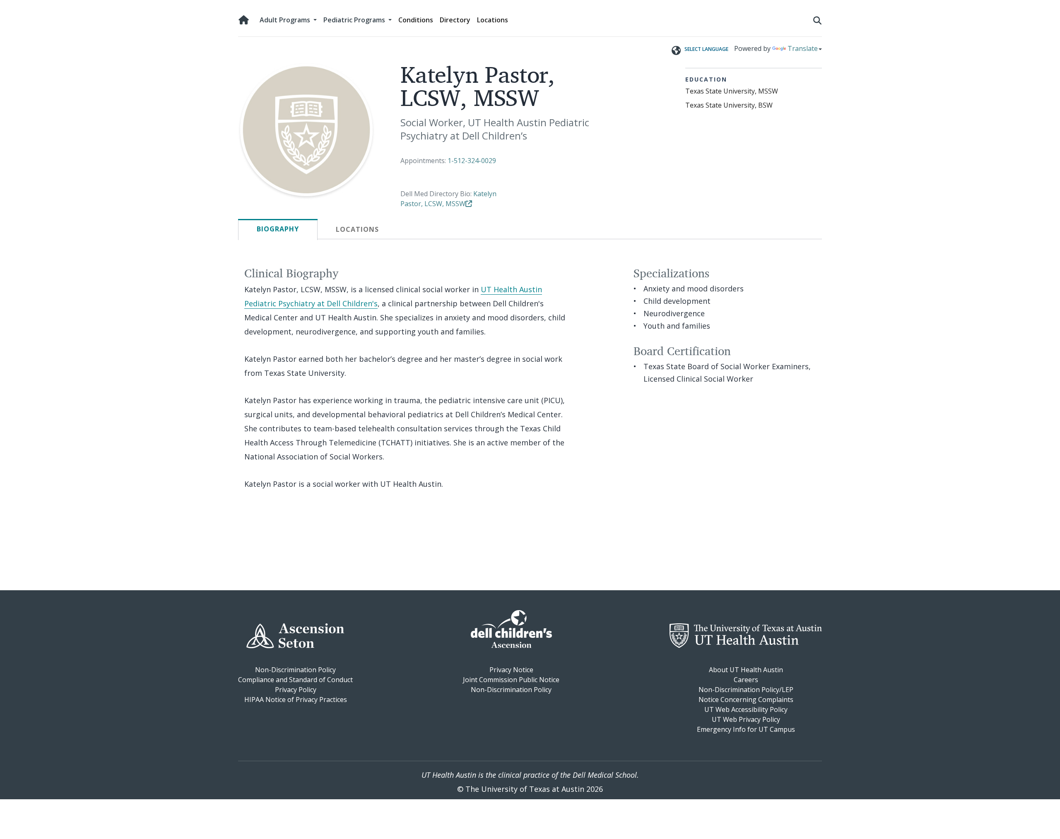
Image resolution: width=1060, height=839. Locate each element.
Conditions (415, 19)
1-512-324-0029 (472, 160)
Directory (455, 19)
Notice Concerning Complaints (746, 699)
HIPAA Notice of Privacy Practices (295, 699)
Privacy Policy (295, 689)
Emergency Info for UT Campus (746, 729)
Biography (278, 228)
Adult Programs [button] (286, 19)
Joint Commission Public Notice (511, 679)
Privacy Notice (511, 669)
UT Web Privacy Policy (746, 719)
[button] (817, 20)
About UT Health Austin (746, 669)
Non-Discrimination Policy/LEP (746, 689)
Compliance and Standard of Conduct (295, 679)
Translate (803, 48)
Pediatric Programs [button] (355, 19)
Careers (746, 679)
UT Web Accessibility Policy (746, 709)
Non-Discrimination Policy (295, 669)
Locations (492, 19)
